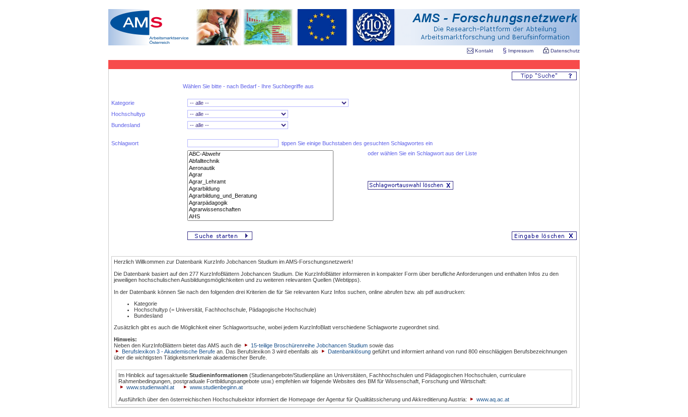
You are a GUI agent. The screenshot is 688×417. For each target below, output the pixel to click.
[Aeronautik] (260, 168)
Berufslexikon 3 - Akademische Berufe (167, 351)
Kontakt (484, 50)
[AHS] (260, 216)
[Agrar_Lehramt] (260, 182)
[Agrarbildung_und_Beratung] (260, 196)
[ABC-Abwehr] (260, 154)
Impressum (521, 50)
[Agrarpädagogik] (260, 203)
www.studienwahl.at (150, 387)
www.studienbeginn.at (216, 387)
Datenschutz (564, 50)
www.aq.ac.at (492, 399)
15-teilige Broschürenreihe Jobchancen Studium (308, 345)
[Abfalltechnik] (260, 161)
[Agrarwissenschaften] (260, 209)
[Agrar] (260, 174)
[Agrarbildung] (260, 189)
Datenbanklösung (349, 351)
